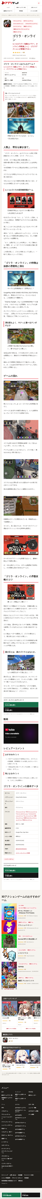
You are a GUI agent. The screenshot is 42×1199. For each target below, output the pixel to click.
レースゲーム (5, 1141)
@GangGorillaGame (21, 849)
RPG (20, 936)
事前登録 (21, 10)
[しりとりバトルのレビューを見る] (9, 955)
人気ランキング (34, 7)
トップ (8, 7)
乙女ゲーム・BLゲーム (7, 1135)
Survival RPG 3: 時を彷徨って (27, 939)
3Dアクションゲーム (31, 15)
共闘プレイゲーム (27, 26)
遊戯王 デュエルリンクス (26, 980)
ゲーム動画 (31, 1114)
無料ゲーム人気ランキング (20, 1095)
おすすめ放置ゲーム (20, 1132)
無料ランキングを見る (11, 1028)
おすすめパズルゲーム (20, 1122)
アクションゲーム (22, 15)
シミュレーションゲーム (7, 1117)
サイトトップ (5, 1175)
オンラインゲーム (17, 26)
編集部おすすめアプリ (8, 10)
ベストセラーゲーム (23, 963)
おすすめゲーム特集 (33, 1111)
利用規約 (26, 1177)
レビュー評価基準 (6, 1177)
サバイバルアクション (18, 23)
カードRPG (21, 905)
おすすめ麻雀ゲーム (20, 1139)
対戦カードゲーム (29, 977)
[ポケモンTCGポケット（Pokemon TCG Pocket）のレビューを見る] (9, 911)
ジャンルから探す (34, 10)
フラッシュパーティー (25, 925)
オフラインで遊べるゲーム (7, 1159)
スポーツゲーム (5, 1145)
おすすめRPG (18, 1115)
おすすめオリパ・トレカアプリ (20, 1111)
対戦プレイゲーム (17, 31)
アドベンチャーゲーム (7, 1121)
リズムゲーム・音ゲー (7, 1131)
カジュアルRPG (22, 950)
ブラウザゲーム (5, 1156)
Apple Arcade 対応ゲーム (7, 1166)
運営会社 (20, 1180)
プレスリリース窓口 (29, 1175)
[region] (21, 1014)
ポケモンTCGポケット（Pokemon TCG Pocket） (26, 912)
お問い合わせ (13, 1175)
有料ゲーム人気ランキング (20, 1099)
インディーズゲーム (9, 859)
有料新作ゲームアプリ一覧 (7, 1098)
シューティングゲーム (7, 1125)
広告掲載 (20, 1175)
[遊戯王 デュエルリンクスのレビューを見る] (9, 982)
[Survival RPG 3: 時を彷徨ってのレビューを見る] (9, 941)
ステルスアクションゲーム (31, 23)
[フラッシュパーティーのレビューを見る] (9, 927)
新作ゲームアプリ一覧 (21, 7)
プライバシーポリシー (17, 1177)
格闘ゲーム (30, 922)
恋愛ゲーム (4, 1138)
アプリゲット (4, 15)
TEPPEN (21, 967)
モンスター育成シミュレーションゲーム (27, 907)
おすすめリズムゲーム (20, 1136)
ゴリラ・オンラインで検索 (23, 853)
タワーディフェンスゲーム (7, 1152)
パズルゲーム (5, 1111)
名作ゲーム (21, 977)
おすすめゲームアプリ (20, 1107)
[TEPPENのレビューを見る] (9, 969)
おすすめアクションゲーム (20, 1118)
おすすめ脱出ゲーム (20, 1129)
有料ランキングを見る (31, 1028)
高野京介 (33, 58)
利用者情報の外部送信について (9, 1180)
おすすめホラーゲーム (20, 1126)
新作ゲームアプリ (13, 15)
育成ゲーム (4, 1128)
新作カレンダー (32, 1095)
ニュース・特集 (32, 1107)
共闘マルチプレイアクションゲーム (21, 29)
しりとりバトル (23, 953)
